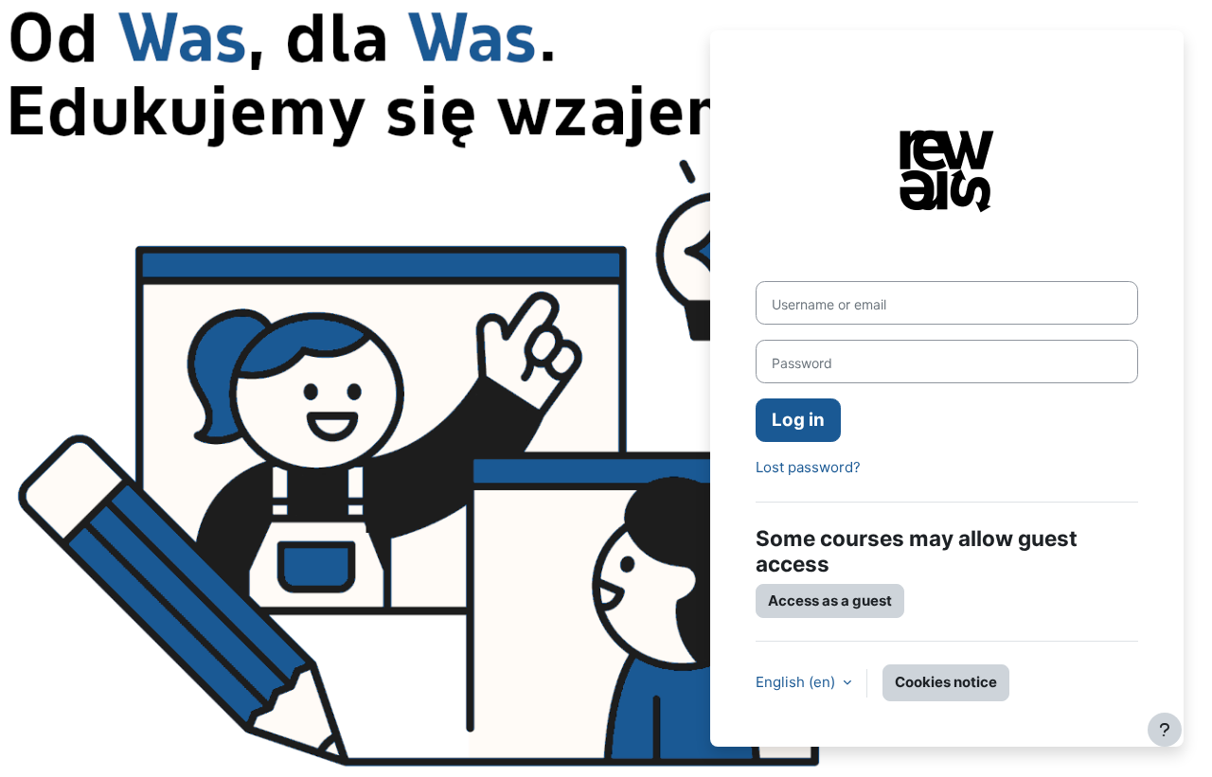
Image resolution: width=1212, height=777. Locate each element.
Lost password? (808, 467)
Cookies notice (946, 682)
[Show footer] (1165, 730)
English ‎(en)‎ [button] (797, 682)
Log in (798, 420)
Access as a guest (830, 600)
